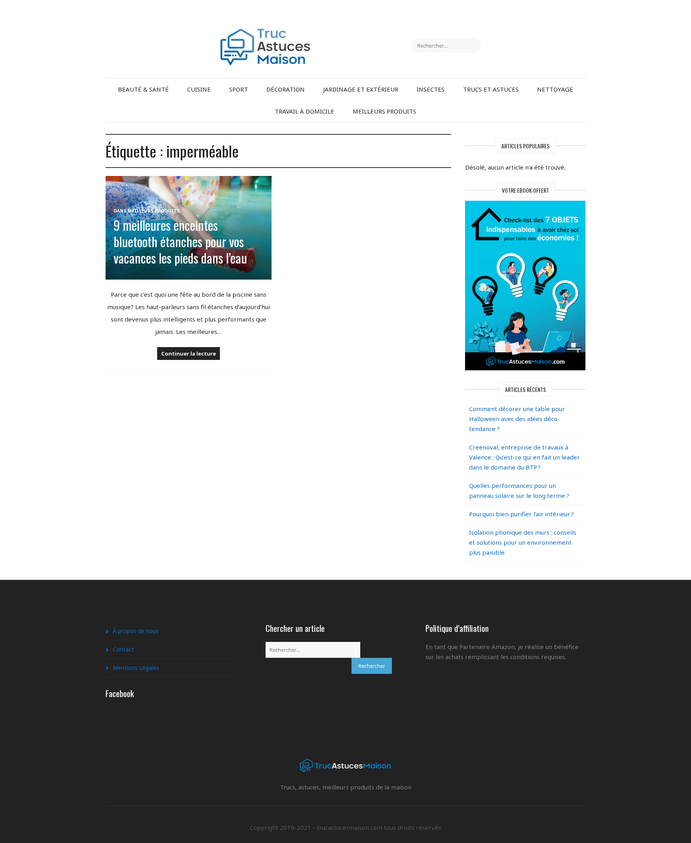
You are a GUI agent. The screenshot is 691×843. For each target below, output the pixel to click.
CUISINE (199, 89)
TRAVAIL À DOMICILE (304, 111)
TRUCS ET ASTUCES (491, 89)
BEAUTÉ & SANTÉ (143, 89)
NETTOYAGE (555, 89)
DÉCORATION (285, 89)
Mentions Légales (136, 667)
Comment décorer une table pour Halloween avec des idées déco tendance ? (517, 419)
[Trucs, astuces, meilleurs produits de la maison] (266, 33)
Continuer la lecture (188, 353)
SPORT (238, 89)
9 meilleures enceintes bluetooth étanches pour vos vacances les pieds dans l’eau (180, 241)
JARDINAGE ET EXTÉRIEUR (360, 89)
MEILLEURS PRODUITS (384, 111)
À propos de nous (136, 631)
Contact (123, 649)
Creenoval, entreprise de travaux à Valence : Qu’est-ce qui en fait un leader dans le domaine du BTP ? (524, 457)
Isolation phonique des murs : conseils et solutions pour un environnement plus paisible (522, 542)
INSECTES (431, 89)
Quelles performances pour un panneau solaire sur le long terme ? (519, 490)
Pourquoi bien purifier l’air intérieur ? (521, 514)
